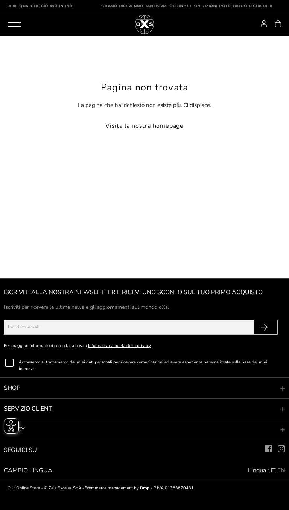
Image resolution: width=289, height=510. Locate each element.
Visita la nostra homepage (144, 126)
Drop (144, 488)
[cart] (278, 25)
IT (273, 470)
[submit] (264, 327)
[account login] (263, 25)
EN (281, 470)
